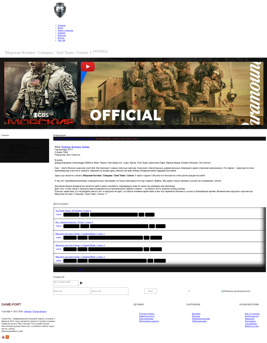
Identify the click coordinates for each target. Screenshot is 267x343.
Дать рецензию (146, 318)
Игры (60, 28)
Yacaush (80, 269)
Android (61, 33)
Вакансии (249, 318)
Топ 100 (61, 40)
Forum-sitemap (39, 311)
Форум (61, 38)
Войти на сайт (252, 326)
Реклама (196, 316)
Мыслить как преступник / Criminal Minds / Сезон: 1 (80, 234)
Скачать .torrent (10, 157)
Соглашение (251, 323)
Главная (61, 25)
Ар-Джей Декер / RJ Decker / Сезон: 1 (73, 210)
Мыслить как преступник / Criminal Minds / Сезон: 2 (80, 245)
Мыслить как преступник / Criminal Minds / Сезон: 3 (80, 257)
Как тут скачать (252, 313)
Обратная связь (199, 321)
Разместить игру (147, 316)
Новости (62, 35)
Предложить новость (149, 321)
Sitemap (27, 311)
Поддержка (250, 321)
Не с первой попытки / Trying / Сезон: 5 (74, 222)
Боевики (66, 147)
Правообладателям (201, 318)
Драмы (86, 147)
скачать (58, 214)
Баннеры (196, 313)
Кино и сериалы (65, 30)
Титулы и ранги (146, 313)
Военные (76, 147)
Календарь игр (252, 316)
